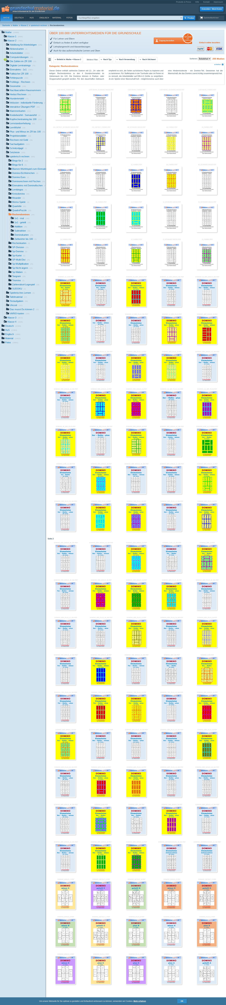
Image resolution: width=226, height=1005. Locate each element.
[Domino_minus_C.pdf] (65, 909)
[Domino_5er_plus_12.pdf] (100, 531)
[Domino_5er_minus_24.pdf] (136, 419)
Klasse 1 (15, 36)
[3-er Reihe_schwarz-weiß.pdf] (100, 119)
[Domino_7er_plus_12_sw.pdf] (171, 722)
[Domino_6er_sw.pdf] (171, 684)
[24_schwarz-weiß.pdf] (65, 194)
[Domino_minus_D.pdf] (171, 909)
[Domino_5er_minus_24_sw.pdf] (65, 419)
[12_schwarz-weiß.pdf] (100, 194)
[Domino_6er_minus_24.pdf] (136, 572)
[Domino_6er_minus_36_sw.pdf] (136, 493)
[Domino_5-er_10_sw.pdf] (171, 572)
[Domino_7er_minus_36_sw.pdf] (65, 610)
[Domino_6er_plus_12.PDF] (136, 647)
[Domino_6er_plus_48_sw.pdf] (206, 610)
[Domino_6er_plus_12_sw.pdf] (65, 647)
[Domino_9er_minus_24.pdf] (100, 872)
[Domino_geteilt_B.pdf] (136, 909)
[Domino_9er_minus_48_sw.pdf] (206, 797)
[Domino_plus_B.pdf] (136, 946)
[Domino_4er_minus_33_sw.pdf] (100, 344)
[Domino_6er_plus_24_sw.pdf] (171, 647)
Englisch (44, 18)
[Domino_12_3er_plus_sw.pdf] (136, 344)
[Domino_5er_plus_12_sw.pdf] (171, 531)
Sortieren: (194, 59)
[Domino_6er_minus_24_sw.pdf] (100, 572)
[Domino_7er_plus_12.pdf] (136, 722)
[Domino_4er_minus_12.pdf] (65, 381)
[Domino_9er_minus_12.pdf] (136, 872)
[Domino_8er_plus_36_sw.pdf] (65, 797)
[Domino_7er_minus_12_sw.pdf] (65, 684)
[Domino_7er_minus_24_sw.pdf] (136, 684)
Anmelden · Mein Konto (212, 9)
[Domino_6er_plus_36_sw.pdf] (100, 647)
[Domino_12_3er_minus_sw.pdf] (171, 306)
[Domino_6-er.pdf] (206, 684)
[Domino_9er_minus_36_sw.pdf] (65, 834)
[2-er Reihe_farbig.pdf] (206, 119)
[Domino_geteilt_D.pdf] (206, 909)
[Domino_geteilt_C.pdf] (100, 946)
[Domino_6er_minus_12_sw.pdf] (171, 493)
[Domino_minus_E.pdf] (65, 984)
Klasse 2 (24, 25)
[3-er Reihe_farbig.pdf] (136, 119)
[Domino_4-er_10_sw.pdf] (65, 493)
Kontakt (206, 2)
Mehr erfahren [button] (139, 1001)
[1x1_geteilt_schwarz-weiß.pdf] (65, 157)
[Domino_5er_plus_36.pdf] (136, 531)
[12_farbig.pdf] (136, 194)
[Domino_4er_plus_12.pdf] (136, 381)
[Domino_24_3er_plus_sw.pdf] (100, 456)
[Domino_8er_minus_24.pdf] (206, 722)
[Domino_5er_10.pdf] (206, 572)
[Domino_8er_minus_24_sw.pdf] (100, 759)
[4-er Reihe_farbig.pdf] (65, 119)
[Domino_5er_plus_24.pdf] (206, 531)
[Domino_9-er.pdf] (100, 834)
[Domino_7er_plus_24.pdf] (100, 722)
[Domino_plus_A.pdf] (171, 984)
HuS (32, 18)
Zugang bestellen (175, 40)
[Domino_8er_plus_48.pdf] (206, 759)
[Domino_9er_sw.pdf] (136, 834)
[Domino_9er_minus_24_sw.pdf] (65, 872)
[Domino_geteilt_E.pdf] (100, 909)
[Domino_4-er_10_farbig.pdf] (206, 456)
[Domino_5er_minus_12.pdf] (100, 419)
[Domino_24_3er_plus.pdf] (206, 419)
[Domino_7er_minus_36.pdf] (100, 610)
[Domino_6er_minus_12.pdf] (206, 493)
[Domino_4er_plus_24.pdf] (171, 381)
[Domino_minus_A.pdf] (171, 946)
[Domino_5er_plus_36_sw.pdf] (65, 531)
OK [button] (182, 1001)
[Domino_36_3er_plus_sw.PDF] (171, 419)
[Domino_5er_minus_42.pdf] (136, 456)
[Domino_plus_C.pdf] (100, 984)
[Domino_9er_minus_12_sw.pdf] (206, 834)
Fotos (69, 18)
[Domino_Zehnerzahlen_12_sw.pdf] (206, 872)
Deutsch (19, 18)
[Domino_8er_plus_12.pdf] (100, 797)
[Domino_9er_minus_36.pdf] (171, 834)
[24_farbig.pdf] (206, 157)
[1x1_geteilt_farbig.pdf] (100, 157)
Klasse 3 (15, 317)
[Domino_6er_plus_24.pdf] (206, 647)
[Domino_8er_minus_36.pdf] (65, 759)
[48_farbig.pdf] (171, 157)
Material (56, 18)
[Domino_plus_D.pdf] (206, 946)
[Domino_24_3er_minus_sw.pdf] (206, 306)
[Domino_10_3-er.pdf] (65, 306)
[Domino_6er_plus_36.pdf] (171, 610)
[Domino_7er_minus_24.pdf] (136, 610)
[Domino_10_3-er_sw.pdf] (100, 306)
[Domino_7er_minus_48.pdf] (100, 684)
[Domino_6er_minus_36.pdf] (100, 493)
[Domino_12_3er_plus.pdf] (171, 344)
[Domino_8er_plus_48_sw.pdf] (171, 759)
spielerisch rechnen (39, 25)
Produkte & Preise (183, 2)
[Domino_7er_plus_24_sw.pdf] (65, 722)
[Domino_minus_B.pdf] (65, 946)
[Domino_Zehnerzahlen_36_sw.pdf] (171, 872)
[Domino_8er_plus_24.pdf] (136, 797)
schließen (217, 64)
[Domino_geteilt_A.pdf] (206, 984)
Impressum (218, 2)
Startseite (6, 25)
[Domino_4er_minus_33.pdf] (206, 344)
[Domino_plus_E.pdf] (136, 984)
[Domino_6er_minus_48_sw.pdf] (65, 572)
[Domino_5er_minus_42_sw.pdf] (206, 381)
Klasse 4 (15, 321)
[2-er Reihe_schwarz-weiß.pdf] (171, 119)
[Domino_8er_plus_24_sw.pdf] (136, 759)
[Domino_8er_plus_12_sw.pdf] (171, 797)
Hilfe (197, 2)
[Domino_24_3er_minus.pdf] (136, 306)
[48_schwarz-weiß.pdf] (136, 157)
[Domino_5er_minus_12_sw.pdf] (171, 456)
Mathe (6, 18)
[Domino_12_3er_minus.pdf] (65, 344)
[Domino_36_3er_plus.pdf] (65, 456)
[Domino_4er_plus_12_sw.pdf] (100, 381)
